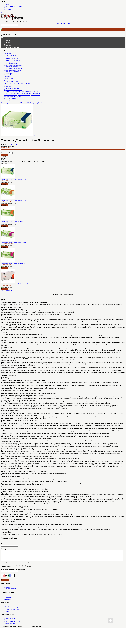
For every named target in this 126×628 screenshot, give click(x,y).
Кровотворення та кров (11, 81)
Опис (2, 290)
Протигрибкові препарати (12, 62)
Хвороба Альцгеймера (11, 71)
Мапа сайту (8, 599)
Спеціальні (7, 611)
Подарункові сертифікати (12, 608)
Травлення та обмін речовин (13, 90)
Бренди (6, 606)
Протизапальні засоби (11, 66)
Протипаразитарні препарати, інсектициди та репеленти (22, 95)
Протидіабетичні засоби (12, 63)
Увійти (3, 13)
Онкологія (7, 45)
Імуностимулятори (10, 55)
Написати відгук (39, 161)
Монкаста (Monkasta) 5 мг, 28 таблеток (13, 263)
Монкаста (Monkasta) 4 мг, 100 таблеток (13, 200)
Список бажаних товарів (12, 621)
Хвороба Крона (9, 73)
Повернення (8, 597)
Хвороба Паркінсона (11, 75)
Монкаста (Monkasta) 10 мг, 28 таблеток (13, 179)
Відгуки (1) (8, 290)
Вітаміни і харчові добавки (12, 57)
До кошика (4, 184)
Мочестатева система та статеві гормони (17, 83)
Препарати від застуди (11, 58)
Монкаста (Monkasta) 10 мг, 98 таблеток (32, 103)
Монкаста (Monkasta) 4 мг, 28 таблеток (13, 221)
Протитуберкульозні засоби (13, 68)
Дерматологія (8, 44)
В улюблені (4, 158)
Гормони (7, 42)
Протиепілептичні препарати (13, 65)
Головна (3, 103)
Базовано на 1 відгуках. (25, 161)
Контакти (7, 596)
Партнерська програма (11, 609)
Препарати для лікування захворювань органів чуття (21, 91)
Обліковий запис (9, 618)
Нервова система (9, 85)
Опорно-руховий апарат (12, 47)
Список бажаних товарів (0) (13, 6)
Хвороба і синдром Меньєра (13, 70)
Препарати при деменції (12, 60)
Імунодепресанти (9, 53)
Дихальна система (10, 80)
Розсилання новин (10, 623)
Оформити (7, 9)
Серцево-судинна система (12, 96)
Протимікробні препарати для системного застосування (22, 93)
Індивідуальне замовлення (12, 100)
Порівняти (4, 160)
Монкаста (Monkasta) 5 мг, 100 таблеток (13, 242)
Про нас (7, 587)
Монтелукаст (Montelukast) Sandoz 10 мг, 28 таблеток (17, 284)
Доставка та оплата (10, 588)
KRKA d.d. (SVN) (13, 144)
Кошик (6, 8)
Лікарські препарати (10, 98)
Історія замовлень (9, 620)
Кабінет (6, 4)
